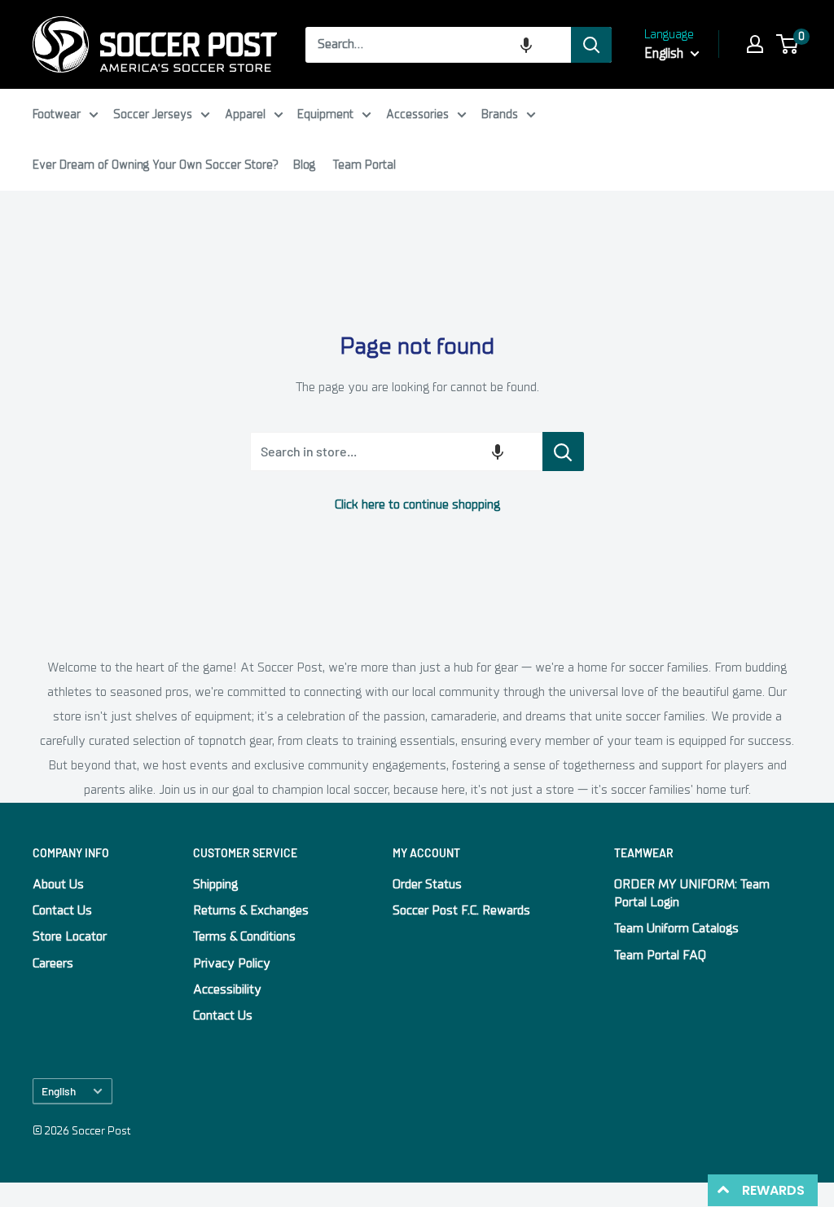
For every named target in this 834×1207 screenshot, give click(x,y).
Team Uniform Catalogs (676, 928)
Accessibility (227, 989)
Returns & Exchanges (251, 910)
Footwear (57, 114)
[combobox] (438, 45)
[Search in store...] (563, 451)
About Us (58, 884)
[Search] (591, 45)
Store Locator (70, 936)
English (59, 1091)
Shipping (215, 884)
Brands (499, 114)
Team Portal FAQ (660, 955)
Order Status (427, 884)
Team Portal (364, 164)
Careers (53, 963)
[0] (788, 44)
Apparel (245, 114)
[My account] (755, 44)
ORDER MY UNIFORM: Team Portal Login (692, 893)
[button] (526, 45)
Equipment (325, 114)
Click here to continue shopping (417, 504)
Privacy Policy (231, 963)
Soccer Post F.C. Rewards (461, 910)
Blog (304, 164)
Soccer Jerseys (152, 114)
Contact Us (62, 910)
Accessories (417, 114)
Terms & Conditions (244, 936)
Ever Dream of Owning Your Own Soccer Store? (156, 164)
